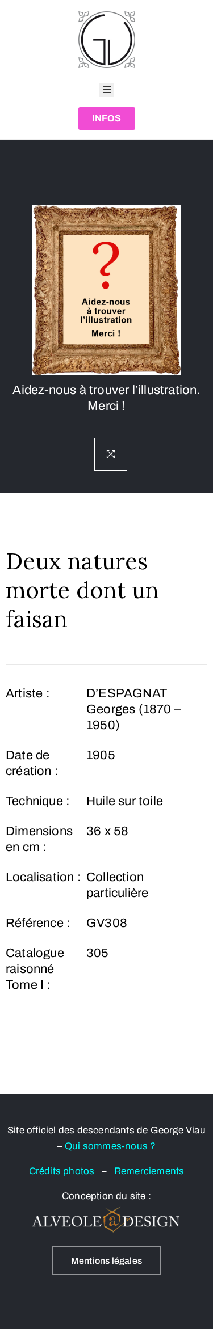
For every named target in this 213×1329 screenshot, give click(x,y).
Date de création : (32, 763)
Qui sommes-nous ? (110, 1146)
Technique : (38, 801)
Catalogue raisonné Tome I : (35, 969)
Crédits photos (65, 1171)
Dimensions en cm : (39, 839)
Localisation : (43, 877)
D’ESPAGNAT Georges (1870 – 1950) (133, 709)
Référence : (38, 923)
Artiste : (28, 693)
